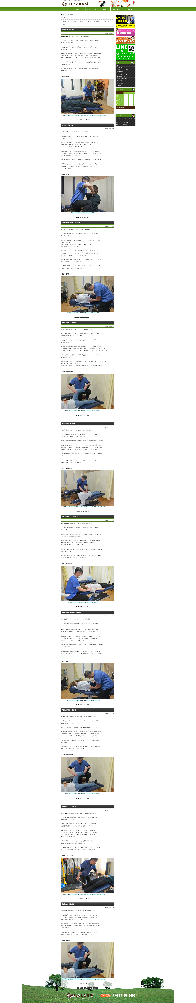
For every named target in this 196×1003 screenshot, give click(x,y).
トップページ (120, 65)
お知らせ (90, 21)
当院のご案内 (129, 9)
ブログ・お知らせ (121, 83)
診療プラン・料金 (92, 9)
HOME (63, 14)
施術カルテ (98, 21)
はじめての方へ (79, 9)
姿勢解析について (121, 76)
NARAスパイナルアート (122, 122)
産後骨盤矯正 (104, 9)
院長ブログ (82, 21)
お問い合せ (119, 85)
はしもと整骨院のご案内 (123, 78)
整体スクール (66, 21)
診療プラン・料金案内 (122, 69)
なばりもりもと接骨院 (121, 124)
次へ (90, 988)
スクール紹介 (120, 80)
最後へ (95, 988)
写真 (64, 24)
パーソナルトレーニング (117, 9)
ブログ (67, 14)
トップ (66, 9)
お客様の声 (106, 21)
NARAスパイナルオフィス (100, 1000)
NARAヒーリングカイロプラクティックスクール (125, 119)
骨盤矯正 (74, 21)
